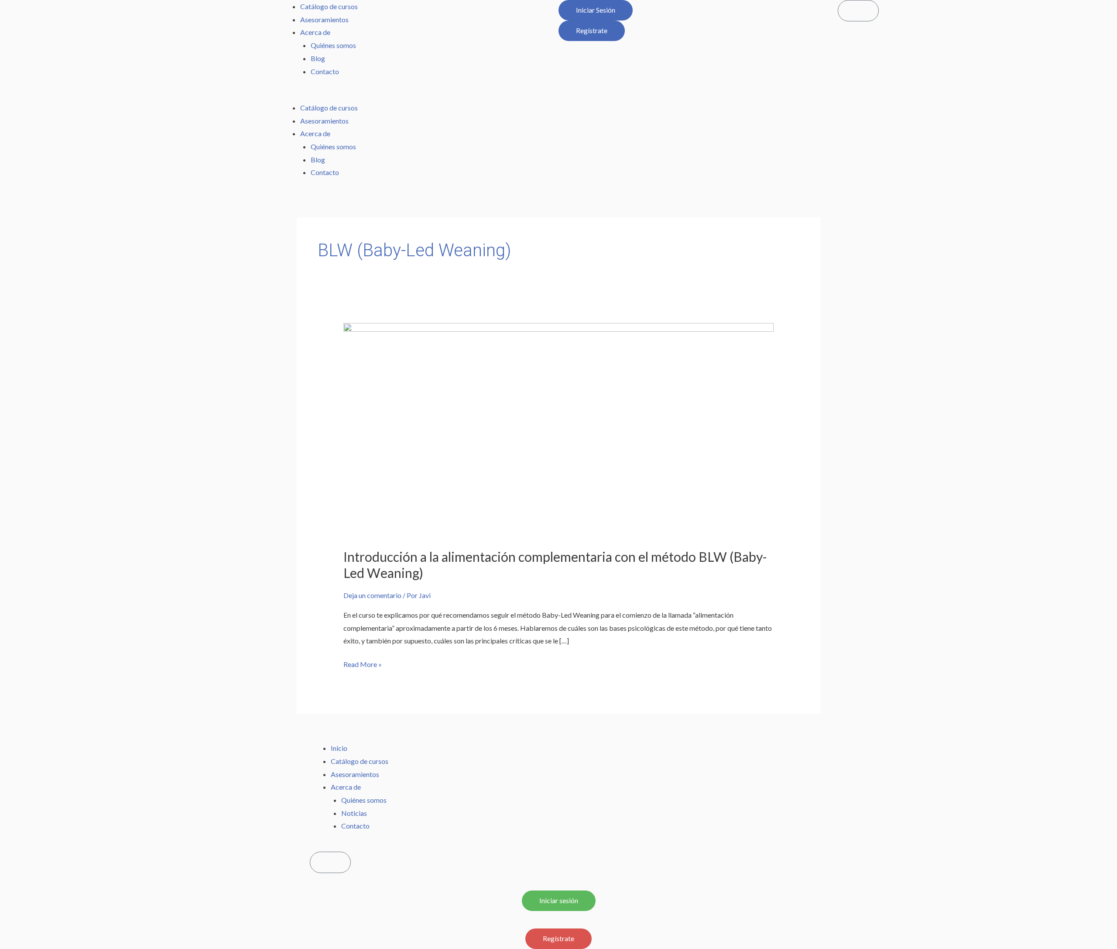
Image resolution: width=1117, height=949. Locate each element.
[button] (418, 94)
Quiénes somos (333, 45)
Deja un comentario (372, 595)
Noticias (354, 813)
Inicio (339, 748)
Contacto (325, 71)
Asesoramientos (324, 19)
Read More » (362, 663)
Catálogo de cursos (329, 6)
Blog (318, 58)
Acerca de (315, 32)
